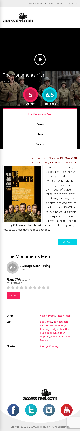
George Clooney (49, 346)
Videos (40, 144)
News (40, 134)
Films (6, 81)
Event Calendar (34, 3)
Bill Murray (46, 321)
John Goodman (58, 336)
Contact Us (71, 3)
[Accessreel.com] (18, 22)
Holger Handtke (60, 329)
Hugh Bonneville (49, 332)
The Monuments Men (40, 114)
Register (60, 4)
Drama (51, 315)
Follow (66, 241)
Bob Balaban (60, 321)
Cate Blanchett (48, 325)
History (61, 315)
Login (50, 4)
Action (43, 315)
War (68, 315)
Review (40, 124)
